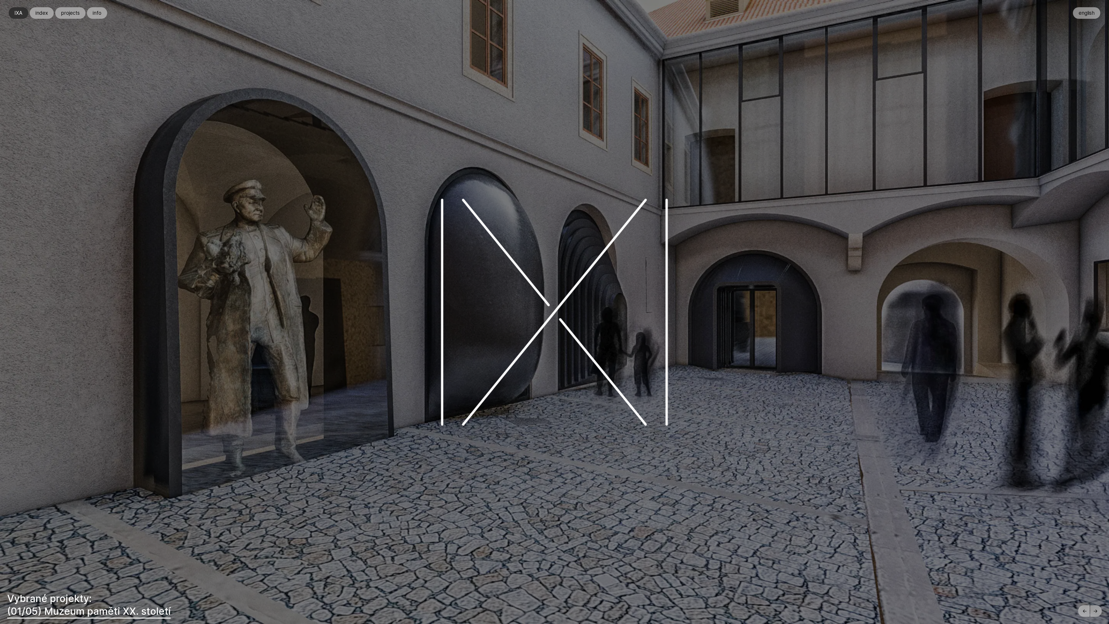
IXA (18, 13)
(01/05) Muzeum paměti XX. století (89, 611)
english (1087, 13)
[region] (554, 312)
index (42, 13)
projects (70, 13)
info (97, 13)
